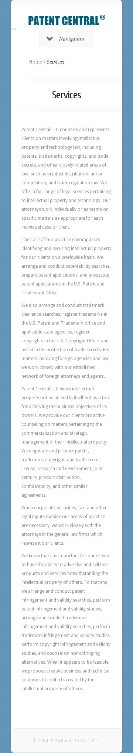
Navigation (71, 38)
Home (35, 61)
